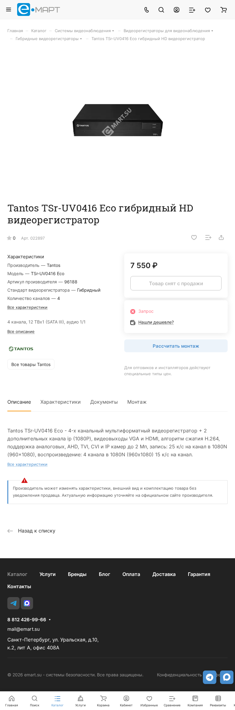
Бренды (77, 574)
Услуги (47, 574)
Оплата (131, 574)
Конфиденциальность (179, 674)
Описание (19, 402)
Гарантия (199, 574)
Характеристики (60, 402)
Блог (104, 574)
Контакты (19, 586)
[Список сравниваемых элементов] (192, 9)
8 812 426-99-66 (26, 619)
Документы (104, 402)
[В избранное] (194, 237)
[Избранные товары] (208, 9)
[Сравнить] (208, 237)
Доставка (164, 574)
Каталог (17, 574)
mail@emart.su (23, 629)
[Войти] (176, 9)
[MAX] (27, 603)
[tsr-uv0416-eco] (117, 121)
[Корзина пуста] (223, 9)
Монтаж (137, 402)
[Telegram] (13, 603)
